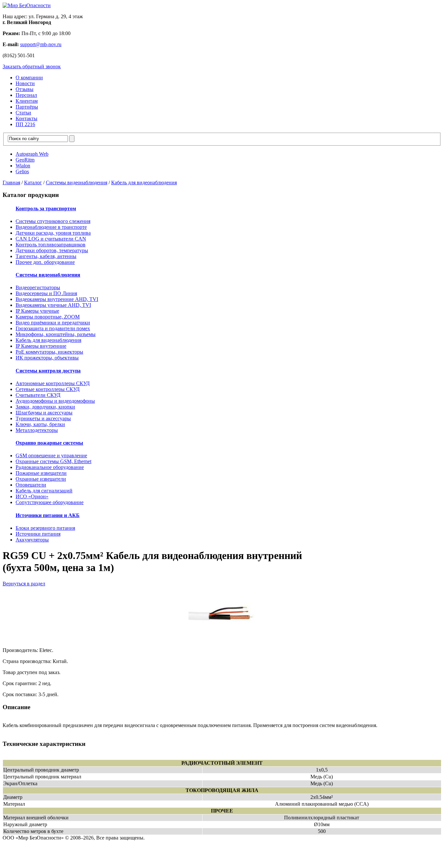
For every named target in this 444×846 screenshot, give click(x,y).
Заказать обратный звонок (32, 66)
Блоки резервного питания (45, 528)
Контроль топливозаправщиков (50, 244)
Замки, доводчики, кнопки (45, 407)
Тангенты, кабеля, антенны (46, 256)
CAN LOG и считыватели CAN (51, 238)
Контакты (26, 118)
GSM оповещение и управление (51, 455)
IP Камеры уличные (37, 311)
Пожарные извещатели (41, 473)
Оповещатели (31, 485)
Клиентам (27, 101)
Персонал (26, 95)
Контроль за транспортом (46, 208)
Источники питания (38, 534)
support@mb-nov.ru (40, 44)
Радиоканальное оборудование (50, 467)
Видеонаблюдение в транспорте (51, 227)
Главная (11, 182)
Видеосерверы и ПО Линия (46, 293)
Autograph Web (32, 154)
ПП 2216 (25, 124)
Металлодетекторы (37, 430)
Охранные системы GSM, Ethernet (53, 461)
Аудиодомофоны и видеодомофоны (55, 401)
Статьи (23, 112)
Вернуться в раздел (24, 583)
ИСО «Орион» (32, 496)
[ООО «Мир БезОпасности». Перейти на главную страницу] (27, 5)
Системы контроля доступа (48, 370)
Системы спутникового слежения (53, 221)
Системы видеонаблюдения (76, 182)
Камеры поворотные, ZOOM (48, 316)
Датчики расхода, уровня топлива (53, 233)
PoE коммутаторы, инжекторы (49, 352)
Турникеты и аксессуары (43, 418)
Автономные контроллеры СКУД (53, 383)
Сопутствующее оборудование (50, 502)
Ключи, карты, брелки (40, 424)
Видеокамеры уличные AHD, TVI (53, 305)
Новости (25, 83)
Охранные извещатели (41, 479)
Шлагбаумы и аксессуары (44, 412)
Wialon (23, 165)
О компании (29, 77)
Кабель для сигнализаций (44, 490)
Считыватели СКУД (38, 395)
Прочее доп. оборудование (45, 262)
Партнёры (27, 107)
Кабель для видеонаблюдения (144, 182)
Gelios (22, 171)
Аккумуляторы (32, 539)
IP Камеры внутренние (41, 346)
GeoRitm (25, 160)
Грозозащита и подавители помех (53, 328)
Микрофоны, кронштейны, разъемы (56, 334)
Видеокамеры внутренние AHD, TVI (57, 299)
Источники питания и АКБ (48, 515)
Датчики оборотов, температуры (52, 250)
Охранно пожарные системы (49, 443)
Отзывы (24, 89)
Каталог (33, 182)
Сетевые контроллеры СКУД (48, 389)
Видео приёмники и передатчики (53, 322)
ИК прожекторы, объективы (47, 357)
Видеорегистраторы (38, 287)
